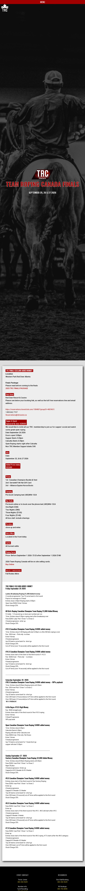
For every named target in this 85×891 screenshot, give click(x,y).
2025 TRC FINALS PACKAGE (17, 388)
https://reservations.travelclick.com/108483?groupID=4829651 (30, 409)
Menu (42, 2)
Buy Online (10, 564)
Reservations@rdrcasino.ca (16, 415)
